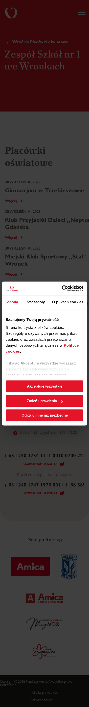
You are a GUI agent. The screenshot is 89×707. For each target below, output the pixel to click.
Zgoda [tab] (12, 302)
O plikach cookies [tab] (67, 302)
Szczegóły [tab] (36, 302)
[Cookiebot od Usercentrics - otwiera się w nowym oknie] (62, 288)
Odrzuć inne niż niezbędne (45, 415)
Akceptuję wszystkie (44, 386)
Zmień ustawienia (42, 401)
